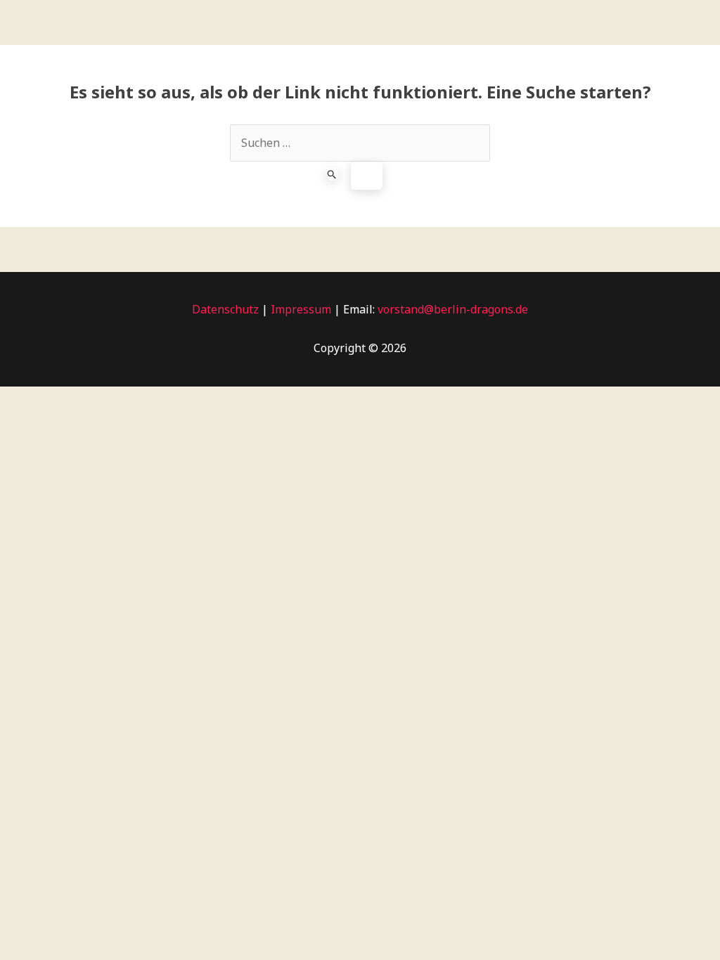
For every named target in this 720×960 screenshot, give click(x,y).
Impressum (299, 309)
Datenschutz (225, 309)
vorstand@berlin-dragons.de (453, 309)
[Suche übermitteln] (332, 174)
